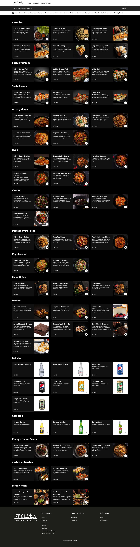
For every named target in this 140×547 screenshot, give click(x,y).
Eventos (44, 525)
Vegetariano (49, 13)
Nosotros (44, 520)
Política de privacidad (48, 533)
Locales (44, 523)
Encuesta (44, 528)
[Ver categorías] (126, 13)
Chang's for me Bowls (92, 13)
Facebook (74, 520)
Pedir (102, 517)
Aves (21, 13)
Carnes (26, 13)
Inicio (29, 3)
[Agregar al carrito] (47, 39)
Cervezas (80, 13)
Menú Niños (59, 13)
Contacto (44, 517)
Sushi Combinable (107, 13)
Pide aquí (36, 3)
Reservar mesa (45, 3)
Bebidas (73, 13)
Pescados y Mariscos (37, 13)
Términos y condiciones (49, 531)
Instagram (74, 517)
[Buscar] (13, 13)
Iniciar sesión (104, 520)
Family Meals (118, 13)
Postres (66, 13)
